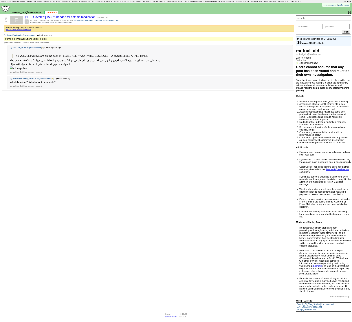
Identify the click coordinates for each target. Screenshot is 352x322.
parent (39, 72)
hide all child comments (61, 22)
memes (47, 1)
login (346, 31)
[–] (5, 35)
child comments (39, 43)
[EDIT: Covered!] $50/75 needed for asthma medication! (61, 17)
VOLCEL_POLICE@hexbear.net (27, 48)
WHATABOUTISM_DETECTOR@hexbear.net (32, 78)
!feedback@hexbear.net (337, 169)
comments (51, 12)
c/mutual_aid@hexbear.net (106, 20)
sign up (333, 5)
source (26, 43)
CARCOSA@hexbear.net (309, 307)
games (239, 1)
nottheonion (293, 1)
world (146, 1)
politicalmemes (79, 1)
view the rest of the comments (18, 30)
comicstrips (95, 1)
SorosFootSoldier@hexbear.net (21, 35)
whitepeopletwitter (274, 1)
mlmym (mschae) (172, 317)
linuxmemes (157, 1)
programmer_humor (215, 1)
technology (19, 1)
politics (108, 1)
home (3, 1)
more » (347, 1)
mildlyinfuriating (253, 1)
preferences (343, 5)
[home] (5, 13)
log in (325, 5)
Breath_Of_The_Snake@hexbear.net (315, 304)
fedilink (45, 22)
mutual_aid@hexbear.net (27, 12)
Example (317, 266)
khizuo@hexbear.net (83, 20)
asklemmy (136, 1)
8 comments (35, 22)
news (116, 1)
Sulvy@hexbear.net (306, 309)
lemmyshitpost (34, 1)
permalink (8, 43)
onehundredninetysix (176, 1)
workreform (196, 1)
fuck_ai (125, 1)
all (9, 1)
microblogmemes (61, 1)
